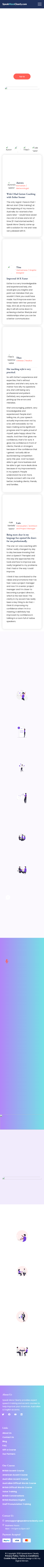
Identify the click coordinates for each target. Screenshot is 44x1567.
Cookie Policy (10, 1558)
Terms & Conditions (29, 1556)
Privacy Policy (11, 1556)
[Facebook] (9, 1414)
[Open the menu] (40, 4)
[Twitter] (3, 1414)
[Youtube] (15, 1414)
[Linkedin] (21, 1414)
